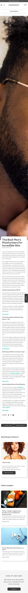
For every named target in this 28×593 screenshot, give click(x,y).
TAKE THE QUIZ (9, 472)
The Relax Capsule (14, 373)
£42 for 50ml (5, 314)
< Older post (7, 425)
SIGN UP (14, 589)
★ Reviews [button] (26, 298)
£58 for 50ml (5, 381)
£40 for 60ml (5, 410)
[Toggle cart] (24, 5)
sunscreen (4, 346)
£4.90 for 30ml (5, 348)
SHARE (4, 415)
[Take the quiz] (14, 450)
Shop (4, 5)
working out (20, 387)
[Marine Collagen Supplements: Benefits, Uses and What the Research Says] (14, 499)
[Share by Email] (13, 415)
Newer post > (20, 425)
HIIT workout (6, 407)
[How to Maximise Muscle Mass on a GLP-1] (14, 536)
